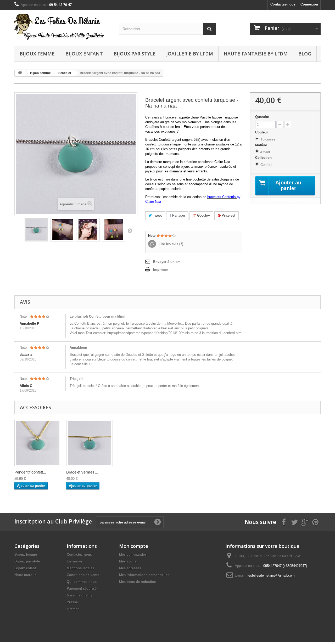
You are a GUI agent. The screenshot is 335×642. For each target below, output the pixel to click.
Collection (264, 158)
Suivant (129, 230)
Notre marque (25, 575)
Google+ (203, 215)
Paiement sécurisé (82, 588)
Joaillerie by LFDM (189, 53)
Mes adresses (130, 568)
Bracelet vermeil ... (82, 472)
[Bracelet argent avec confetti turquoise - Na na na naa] (36, 229)
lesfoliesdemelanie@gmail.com (271, 575)
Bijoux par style (134, 53)
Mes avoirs (128, 561)
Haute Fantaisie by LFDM (256, 53)
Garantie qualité (79, 595)
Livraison (74, 561)
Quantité (262, 117)
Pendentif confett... (30, 472)
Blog (304, 53)
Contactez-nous (282, 4)
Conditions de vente (83, 575)
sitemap (73, 609)
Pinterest (228, 215)
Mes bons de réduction (137, 582)
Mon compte (133, 546)
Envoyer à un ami (167, 262)
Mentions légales (80, 568)
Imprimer (160, 270)
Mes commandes (133, 554)
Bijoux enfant (84, 53)
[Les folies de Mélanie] (62, 27)
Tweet (157, 215)
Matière (261, 145)
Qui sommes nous (82, 582)
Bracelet (64, 73)
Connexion (309, 4)
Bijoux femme (37, 53)
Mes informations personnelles (144, 575)
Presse (72, 602)
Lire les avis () (170, 244)
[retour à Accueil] (20, 73)
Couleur (262, 132)
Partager (178, 215)
